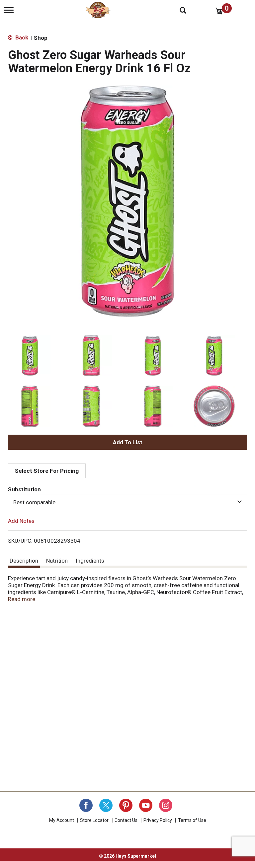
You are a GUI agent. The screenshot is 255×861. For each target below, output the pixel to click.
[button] (30, 356)
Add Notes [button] (21, 520)
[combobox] (127, 502)
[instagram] (165, 805)
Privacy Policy (157, 820)
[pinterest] (125, 805)
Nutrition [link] (57, 560)
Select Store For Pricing (47, 470)
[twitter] (106, 805)
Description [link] (24, 560)
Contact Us (126, 820)
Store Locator (94, 820)
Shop (40, 37)
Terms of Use (192, 820)
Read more (21, 599)
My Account (61, 820)
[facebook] (86, 805)
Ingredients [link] (90, 560)
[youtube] (145, 805)
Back (21, 37)
